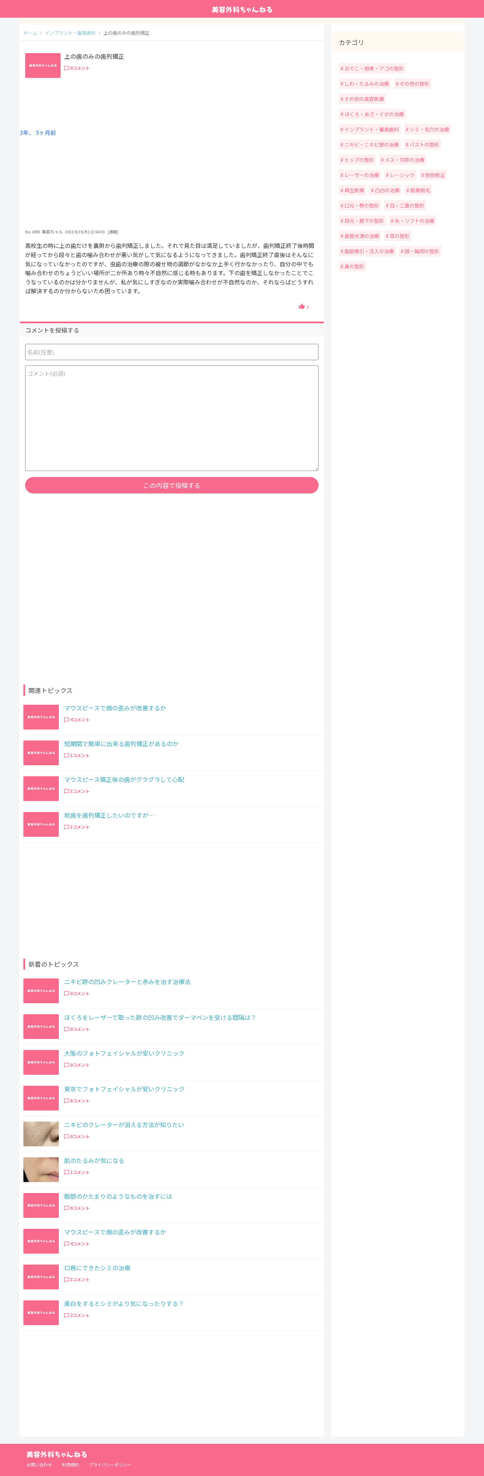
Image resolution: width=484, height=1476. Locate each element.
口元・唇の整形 (361, 205)
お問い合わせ (39, 1464)
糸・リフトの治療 (414, 220)
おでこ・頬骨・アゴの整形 (373, 68)
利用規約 (70, 1464)
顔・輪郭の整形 (421, 251)
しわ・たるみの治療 (366, 83)
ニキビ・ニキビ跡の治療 (371, 144)
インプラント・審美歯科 (371, 129)
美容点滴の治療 (361, 235)
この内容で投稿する (172, 485)
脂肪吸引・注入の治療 (368, 251)
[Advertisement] (172, 171)
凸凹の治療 (387, 190)
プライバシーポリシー (110, 1464)
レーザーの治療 (361, 174)
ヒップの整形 (358, 159)
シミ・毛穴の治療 (429, 129)
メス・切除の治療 (404, 159)
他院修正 (434, 174)
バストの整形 (424, 144)
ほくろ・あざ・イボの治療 (373, 114)
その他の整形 (414, 83)
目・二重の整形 (406, 205)
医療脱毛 (419, 190)
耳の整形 (399, 235)
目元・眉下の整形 (363, 220)
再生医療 (353, 190)
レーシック (402, 174)
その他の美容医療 (363, 98)
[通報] (113, 231)
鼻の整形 (353, 266)
